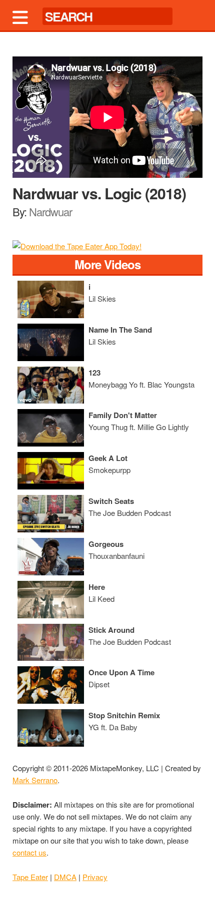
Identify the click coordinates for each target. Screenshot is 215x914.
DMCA (65, 877)
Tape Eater (30, 877)
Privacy (95, 877)
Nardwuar (50, 211)
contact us (29, 852)
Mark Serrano (35, 780)
